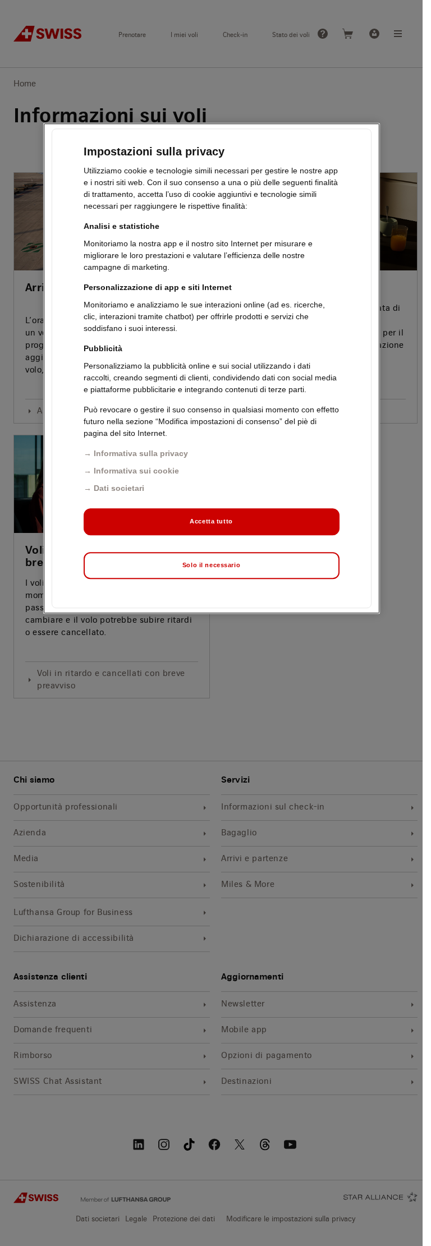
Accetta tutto (211, 521)
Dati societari (119, 488)
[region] (211, 368)
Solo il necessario (211, 565)
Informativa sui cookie (136, 470)
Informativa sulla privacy (141, 453)
